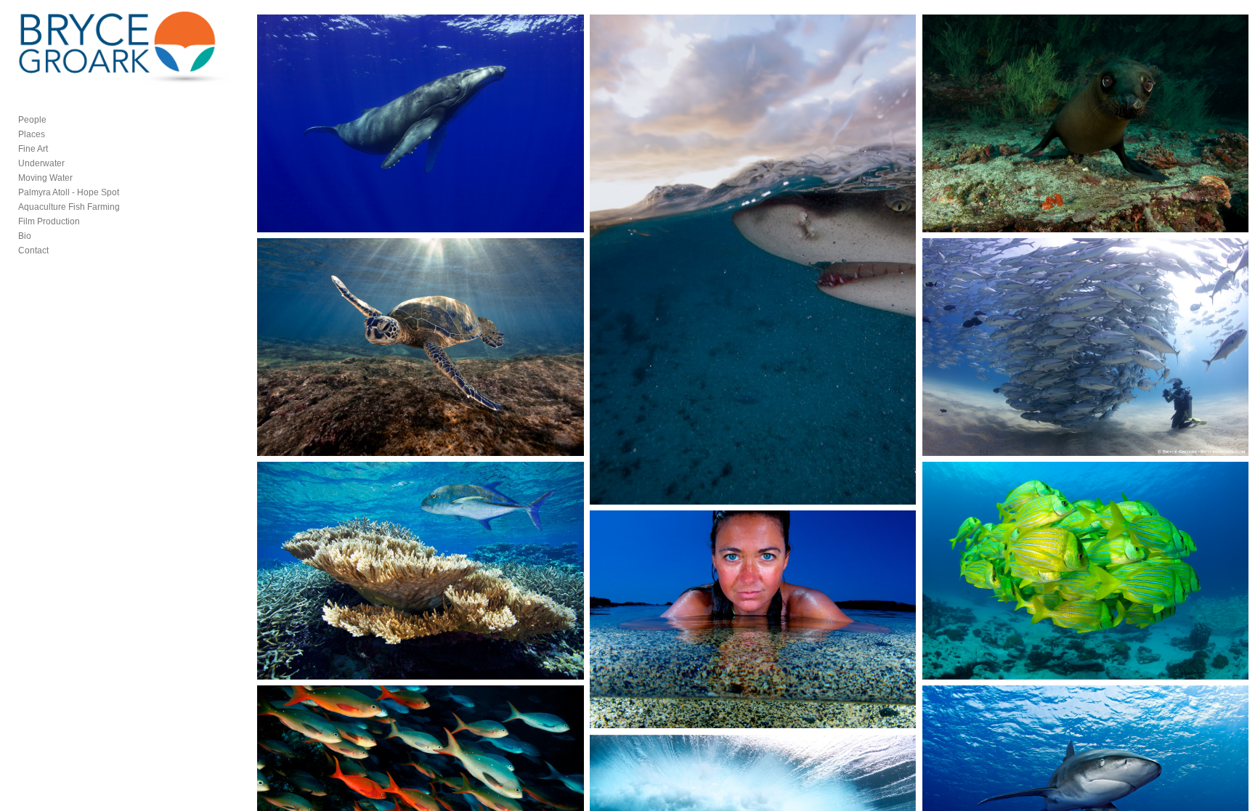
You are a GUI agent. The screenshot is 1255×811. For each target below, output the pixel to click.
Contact (33, 250)
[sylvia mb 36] (1085, 347)
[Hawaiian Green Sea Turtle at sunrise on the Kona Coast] (420, 347)
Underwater (41, 163)
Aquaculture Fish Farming (69, 207)
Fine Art (33, 149)
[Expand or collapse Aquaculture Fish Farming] (130, 207)
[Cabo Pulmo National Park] (1085, 571)
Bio (24, 236)
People (32, 120)
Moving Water (45, 178)
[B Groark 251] (420, 571)
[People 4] (753, 619)
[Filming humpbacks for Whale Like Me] (420, 123)
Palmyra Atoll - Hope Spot (68, 192)
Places (31, 134)
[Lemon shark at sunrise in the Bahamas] (753, 260)
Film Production (49, 221)
